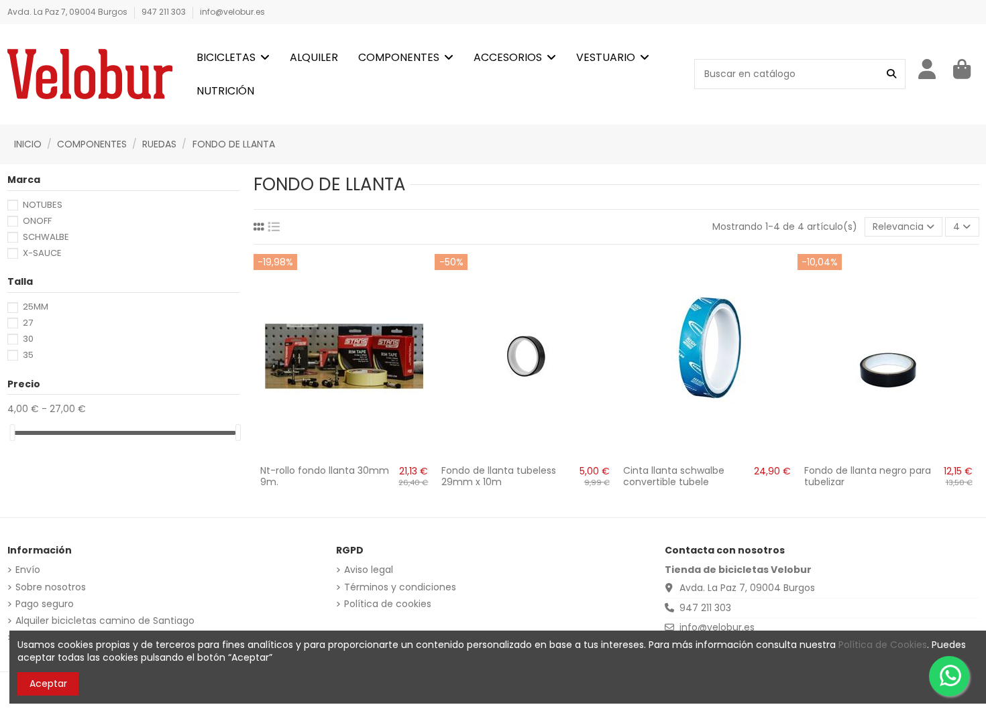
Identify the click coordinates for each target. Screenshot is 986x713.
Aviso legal (368, 570)
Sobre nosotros (50, 587)
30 (28, 338)
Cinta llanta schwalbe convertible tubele (673, 476)
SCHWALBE (46, 237)
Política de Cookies (882, 644)
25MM (35, 306)
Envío (27, 570)
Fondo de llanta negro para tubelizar (867, 476)
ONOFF (37, 220)
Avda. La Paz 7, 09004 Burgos (68, 11)
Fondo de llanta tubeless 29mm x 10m (498, 476)
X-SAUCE (42, 253)
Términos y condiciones (400, 587)
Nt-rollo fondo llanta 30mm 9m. (324, 476)
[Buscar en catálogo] (891, 74)
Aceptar (48, 683)
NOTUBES (42, 204)
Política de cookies (387, 604)
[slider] (12, 432)
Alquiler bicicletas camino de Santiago (105, 620)
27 (28, 322)
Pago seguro (44, 604)
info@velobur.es (232, 11)
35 (28, 354)
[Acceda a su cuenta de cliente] (927, 69)
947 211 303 (165, 11)
